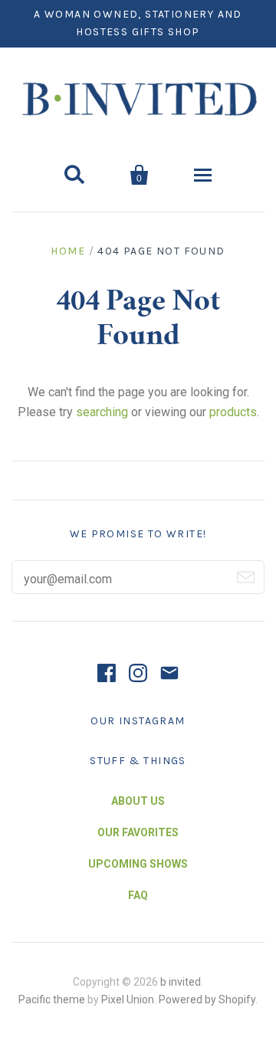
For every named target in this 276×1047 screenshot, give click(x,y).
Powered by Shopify (207, 999)
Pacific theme (51, 999)
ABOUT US (138, 801)
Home (68, 251)
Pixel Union (127, 999)
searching (102, 412)
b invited (180, 982)
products (233, 412)
